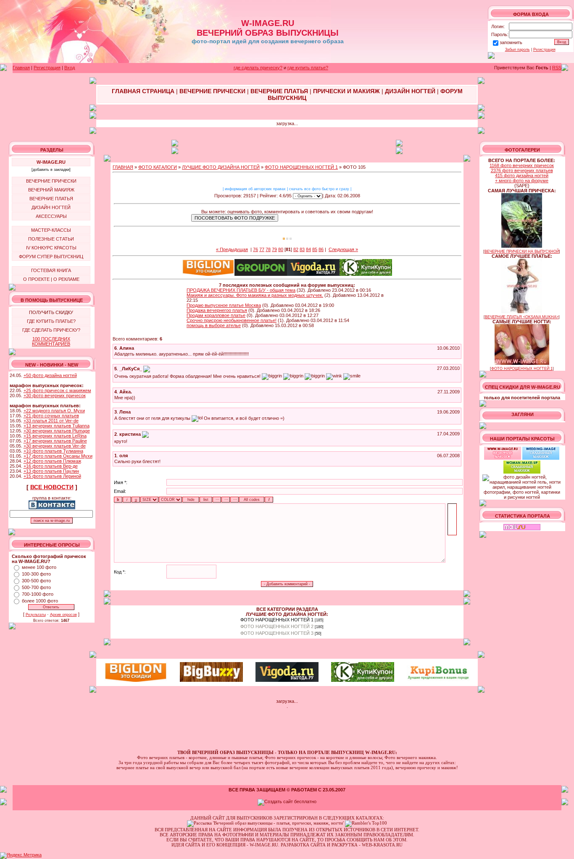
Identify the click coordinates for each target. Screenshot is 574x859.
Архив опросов (63, 615)
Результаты (36, 615)
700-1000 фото (37, 594)
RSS (556, 67)
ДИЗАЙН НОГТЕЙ (51, 207)
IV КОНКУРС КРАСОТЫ (51, 247)
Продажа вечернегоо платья (217, 310)
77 (261, 249)
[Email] (146, 368)
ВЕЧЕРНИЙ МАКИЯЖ (51, 189)
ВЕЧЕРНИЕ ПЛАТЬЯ (51, 198)
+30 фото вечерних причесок (55, 395)
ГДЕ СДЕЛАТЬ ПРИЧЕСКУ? (51, 330)
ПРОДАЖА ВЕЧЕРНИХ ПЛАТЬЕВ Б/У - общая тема (241, 290)
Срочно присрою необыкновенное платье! (231, 320)
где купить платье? (307, 67)
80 (280, 249)
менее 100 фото (39, 567)
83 (302, 249)
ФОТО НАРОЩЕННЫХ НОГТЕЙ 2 (276, 626)
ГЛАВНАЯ (123, 167)
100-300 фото (36, 573)
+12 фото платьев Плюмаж (52, 461)
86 (321, 249)
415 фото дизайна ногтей (521, 175)
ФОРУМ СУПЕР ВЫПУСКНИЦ (51, 256)
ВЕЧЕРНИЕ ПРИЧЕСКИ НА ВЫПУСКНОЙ (521, 251)
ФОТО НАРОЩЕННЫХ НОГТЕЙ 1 (301, 167)
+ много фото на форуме (521, 180)
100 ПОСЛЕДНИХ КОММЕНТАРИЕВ (51, 341)
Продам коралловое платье (216, 315)
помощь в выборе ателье (214, 325)
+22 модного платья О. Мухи (54, 410)
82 (295, 249)
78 (268, 249)
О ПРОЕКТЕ (36, 279)
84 (308, 249)
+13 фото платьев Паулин (51, 471)
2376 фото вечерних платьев (522, 170)
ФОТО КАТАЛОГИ (157, 167)
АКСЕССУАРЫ (51, 216)
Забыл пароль (517, 49)
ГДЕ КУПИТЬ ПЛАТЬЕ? (51, 321)
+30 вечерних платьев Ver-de (55, 445)
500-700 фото (36, 587)
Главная (21, 67)
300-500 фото (36, 580)
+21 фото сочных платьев (51, 415)
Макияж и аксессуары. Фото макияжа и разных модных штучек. (255, 295)
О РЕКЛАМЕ (66, 279)
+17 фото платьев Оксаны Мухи (58, 455)
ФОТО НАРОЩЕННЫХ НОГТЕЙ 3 (276, 633)
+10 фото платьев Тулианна (53, 450)
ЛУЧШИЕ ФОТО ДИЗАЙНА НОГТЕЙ (221, 167)
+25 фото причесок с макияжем (57, 390)
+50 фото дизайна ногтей (50, 375)
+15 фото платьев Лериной (52, 476)
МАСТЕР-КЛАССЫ (51, 230)
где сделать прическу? (258, 67)
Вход (69, 67)
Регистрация (544, 49)
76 (255, 249)
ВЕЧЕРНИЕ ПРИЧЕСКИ (51, 180)
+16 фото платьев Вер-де (51, 466)
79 (274, 249)
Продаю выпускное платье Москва (224, 305)
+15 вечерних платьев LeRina (55, 435)
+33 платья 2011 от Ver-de (51, 420)
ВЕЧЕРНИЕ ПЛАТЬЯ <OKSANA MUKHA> (521, 317)
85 (314, 249)
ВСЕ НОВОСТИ (52, 487)
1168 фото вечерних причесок (522, 165)
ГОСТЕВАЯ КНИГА (51, 270)
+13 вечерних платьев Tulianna (57, 425)
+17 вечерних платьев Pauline (55, 440)
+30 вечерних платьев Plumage (57, 430)
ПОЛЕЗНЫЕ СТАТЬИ (51, 238)
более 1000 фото (40, 600)
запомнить (511, 42)
